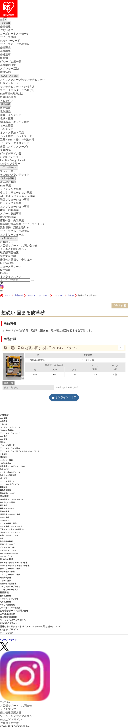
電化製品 (5, 111)
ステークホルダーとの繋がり (17, 90)
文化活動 (3, 454)
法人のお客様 (7, 178)
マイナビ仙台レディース (10, 472)
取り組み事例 (8, 97)
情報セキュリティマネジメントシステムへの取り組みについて (30, 626)
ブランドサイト (8, 167)
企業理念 (5, 47)
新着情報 (3, 487)
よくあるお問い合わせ (13, 249)
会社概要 (5, 51)
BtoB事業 (5, 185)
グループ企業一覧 (10, 61)
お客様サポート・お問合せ (16, 705)
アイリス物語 (8, 37)
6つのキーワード (10, 40)
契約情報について (7, 493)
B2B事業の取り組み (12, 93)
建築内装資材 (5, 578)
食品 (14, 146)
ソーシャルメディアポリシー (14, 620)
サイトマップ (8, 709)
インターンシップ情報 (9, 599)
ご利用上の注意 (7, 614)
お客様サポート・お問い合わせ (18, 245)
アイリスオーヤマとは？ (10, 433)
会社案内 (3, 436)
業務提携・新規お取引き (14, 227)
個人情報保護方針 (8, 617)
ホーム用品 (6, 125)
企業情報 (5, 23)
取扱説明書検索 (9, 252)
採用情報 (5, 270)
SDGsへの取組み (9, 76)
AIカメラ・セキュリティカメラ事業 (15, 566)
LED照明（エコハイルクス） (12, 499)
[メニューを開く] (1, 290)
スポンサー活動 (9, 68)
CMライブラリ (6, 556)
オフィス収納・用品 (12, 132)
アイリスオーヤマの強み (14, 44)
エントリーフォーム (12, 234)
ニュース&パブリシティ (10, 484)
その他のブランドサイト (14, 174)
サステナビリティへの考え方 (17, 86)
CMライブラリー (10, 163)
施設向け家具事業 (22, 224)
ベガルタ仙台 (5, 463)
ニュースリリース (10, 266)
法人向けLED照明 (7, 502)
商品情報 (5, 104)
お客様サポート (8, 238)
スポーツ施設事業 (10, 213)
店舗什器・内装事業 (12, 220)
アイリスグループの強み (14, 231)
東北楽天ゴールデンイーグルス (13, 466)
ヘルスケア (6, 129)
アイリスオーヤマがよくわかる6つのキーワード (20, 451)
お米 (2, 538)
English (4, 273)
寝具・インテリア (10, 115)
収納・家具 (6, 118)
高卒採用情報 (5, 602)
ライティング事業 (10, 189)
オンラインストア (10, 276)
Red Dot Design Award (12, 160)
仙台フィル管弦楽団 (8, 475)
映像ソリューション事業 (14, 199)
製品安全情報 (8, 256)
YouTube (5, 702)
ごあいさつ (6, 30)
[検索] (32, 280)
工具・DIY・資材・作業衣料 (17, 139)
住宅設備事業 (8, 217)
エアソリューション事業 (14, 206)
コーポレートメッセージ (14, 33)
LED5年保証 (7, 263)
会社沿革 (5, 54)
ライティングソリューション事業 (14, 563)
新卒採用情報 (5, 596)
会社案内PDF (8, 65)
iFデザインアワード (12, 157)
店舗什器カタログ (7, 544)
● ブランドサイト (8, 639)
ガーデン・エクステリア (14, 143)
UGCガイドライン (9, 623)
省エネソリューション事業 (16, 192)
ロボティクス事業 (10, 203)
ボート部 (3, 478)
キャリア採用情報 (7, 605)
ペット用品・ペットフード (16, 136)
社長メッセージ (9, 83)
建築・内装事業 (9, 210)
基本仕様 (8, 383)
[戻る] (1, 19)
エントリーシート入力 (9, 590)
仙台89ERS (4, 469)
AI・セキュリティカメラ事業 (17, 196)
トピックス (6, 100)
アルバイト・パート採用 (10, 608)
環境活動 (5, 72)
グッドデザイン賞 (10, 153)
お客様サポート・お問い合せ (14, 610)
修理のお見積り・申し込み (16, 259)
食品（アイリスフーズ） (10, 535)
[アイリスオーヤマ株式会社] (64, 8)
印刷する (118, 305)
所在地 (4, 58)
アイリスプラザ (6, 633)
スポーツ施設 (5, 581)
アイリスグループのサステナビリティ (22, 79)
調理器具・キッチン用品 (14, 122)
